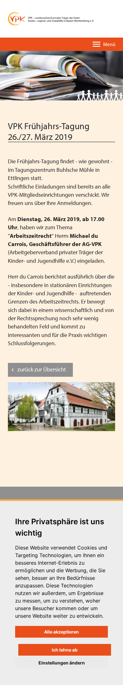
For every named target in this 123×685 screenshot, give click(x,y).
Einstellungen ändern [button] (61, 662)
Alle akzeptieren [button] (61, 631)
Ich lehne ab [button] (65, 649)
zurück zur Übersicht (41, 369)
